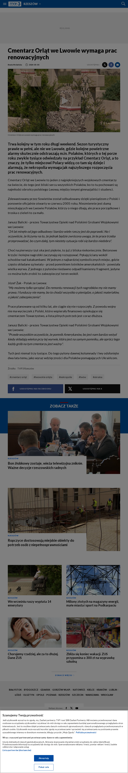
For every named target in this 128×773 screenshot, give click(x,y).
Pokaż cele (44, 767)
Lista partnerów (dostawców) (16, 750)
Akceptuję (44, 758)
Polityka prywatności (86, 732)
